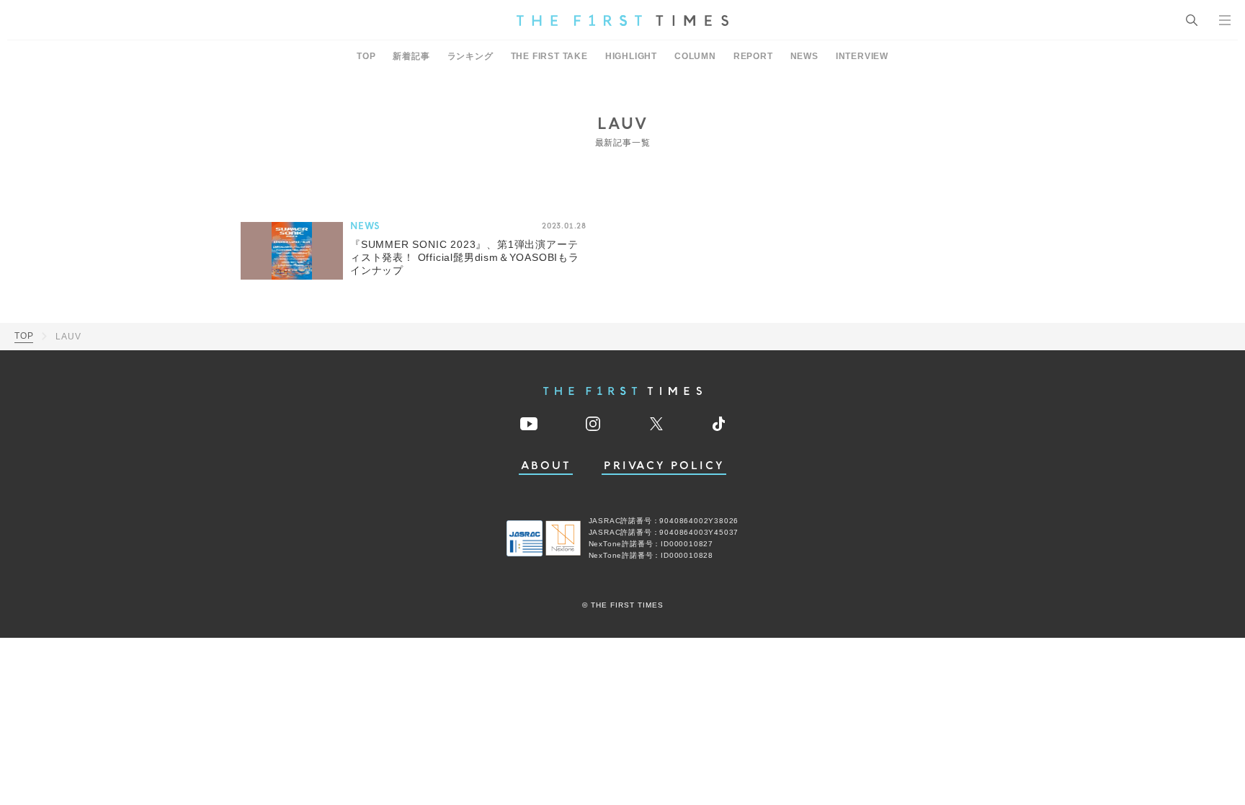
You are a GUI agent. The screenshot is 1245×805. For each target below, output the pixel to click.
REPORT (753, 56)
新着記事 (411, 56)
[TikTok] (719, 424)
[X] (656, 423)
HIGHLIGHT (631, 56)
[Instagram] (593, 424)
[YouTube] (528, 423)
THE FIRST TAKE (549, 56)
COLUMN (695, 56)
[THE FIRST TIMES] (622, 20)
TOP (366, 56)
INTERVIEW (862, 56)
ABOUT (546, 466)
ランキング (470, 56)
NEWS (804, 56)
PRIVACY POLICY (664, 466)
